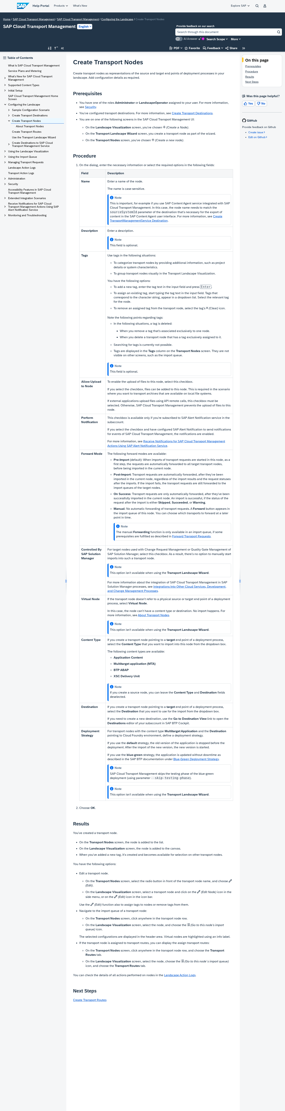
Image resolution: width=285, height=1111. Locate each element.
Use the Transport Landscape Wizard (34, 137)
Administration (16, 178)
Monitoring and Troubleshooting (27, 215)
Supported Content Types (23, 85)
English (84, 26)
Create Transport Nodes (26, 120)
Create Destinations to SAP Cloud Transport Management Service (32, 144)
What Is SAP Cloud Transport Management (34, 65)
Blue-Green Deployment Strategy (196, 759)
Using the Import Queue (22, 156)
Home (6, 19)
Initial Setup (15, 90)
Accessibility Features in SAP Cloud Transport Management (29, 191)
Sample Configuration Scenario (31, 110)
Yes (248, 103)
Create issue (255, 132)
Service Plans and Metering (24, 70)
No (261, 103)
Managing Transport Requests (25, 162)
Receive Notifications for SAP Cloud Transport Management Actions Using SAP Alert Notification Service (33, 206)
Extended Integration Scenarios (27, 198)
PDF (174, 48)
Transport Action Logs (21, 173)
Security (13, 184)
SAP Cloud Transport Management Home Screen (33, 97)
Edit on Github (256, 137)
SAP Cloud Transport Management (34, 19)
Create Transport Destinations (30, 115)
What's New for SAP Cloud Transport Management (30, 78)
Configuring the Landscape (117, 19)
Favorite (192, 48)
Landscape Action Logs (21, 167)
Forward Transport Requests (191, 536)
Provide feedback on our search (195, 26)
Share (231, 48)
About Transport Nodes (30, 126)
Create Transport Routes (26, 131)
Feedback (211, 48)
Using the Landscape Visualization (28, 151)
